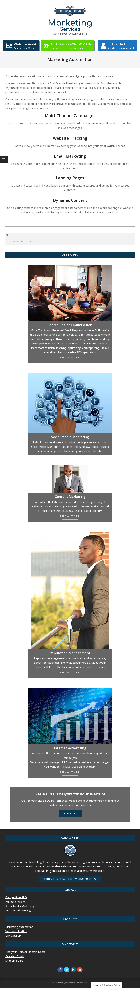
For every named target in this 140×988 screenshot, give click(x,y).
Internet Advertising (70, 748)
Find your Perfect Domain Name (25, 952)
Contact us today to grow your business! (70, 879)
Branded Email (14, 956)
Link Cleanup (13, 935)
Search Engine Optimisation (70, 325)
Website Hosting (16, 931)
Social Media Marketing (19, 906)
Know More (70, 357)
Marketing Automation (19, 927)
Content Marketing (70, 496)
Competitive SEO (16, 897)
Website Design (15, 901)
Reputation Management (70, 653)
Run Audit (70, 813)
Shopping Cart (14, 960)
